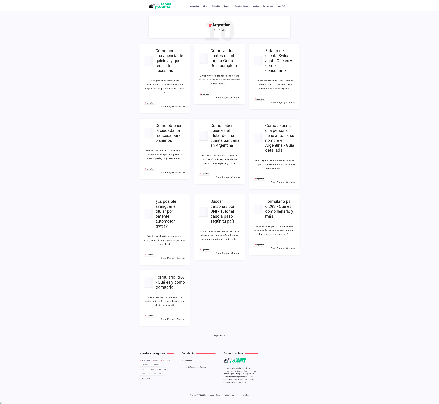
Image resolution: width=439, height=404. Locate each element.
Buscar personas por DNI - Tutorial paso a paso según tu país (222, 211)
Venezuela (146, 378)
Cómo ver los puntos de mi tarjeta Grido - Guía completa (223, 58)
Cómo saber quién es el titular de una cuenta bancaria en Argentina (225, 135)
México (256, 6)
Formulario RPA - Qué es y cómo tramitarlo (170, 282)
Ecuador (145, 365)
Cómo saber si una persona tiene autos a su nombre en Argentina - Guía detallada (279, 138)
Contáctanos (187, 361)
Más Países (283, 6)
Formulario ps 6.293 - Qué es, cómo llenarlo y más (279, 209)
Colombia (216, 6)
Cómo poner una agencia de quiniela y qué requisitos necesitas (169, 60)
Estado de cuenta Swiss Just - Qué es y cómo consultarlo (278, 60)
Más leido (162, 369)
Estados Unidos (241, 6)
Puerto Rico (268, 6)
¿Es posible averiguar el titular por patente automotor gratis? (166, 214)
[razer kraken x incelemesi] (219, 403)
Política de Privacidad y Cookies (194, 367)
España (227, 6)
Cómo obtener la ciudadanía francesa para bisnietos (168, 133)
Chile (205, 6)
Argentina (194, 6)
